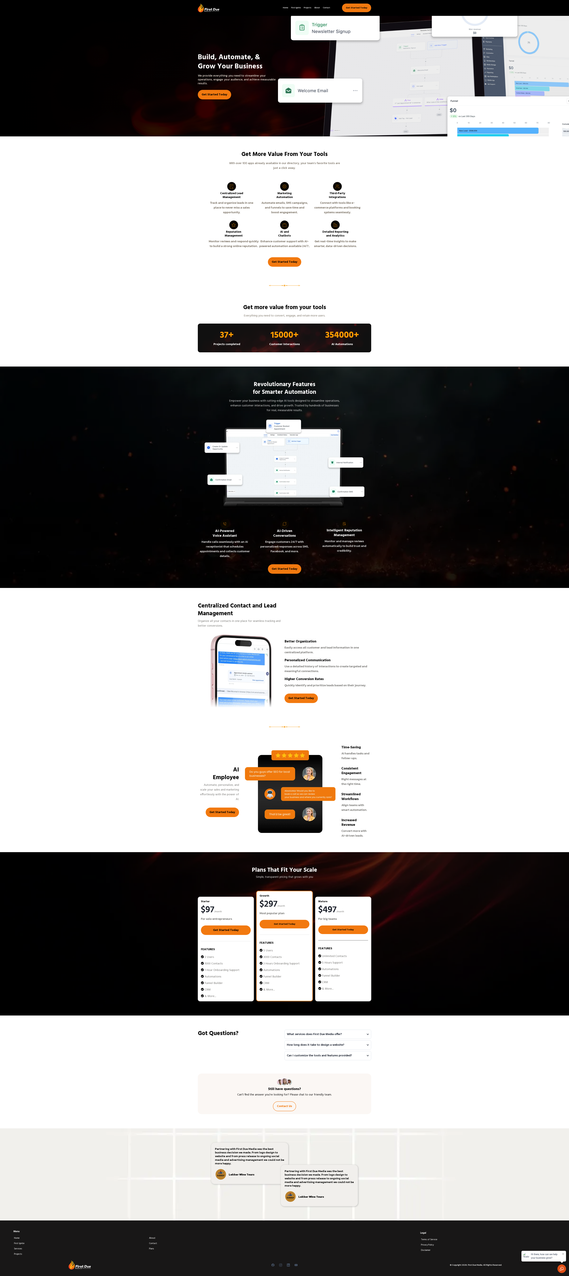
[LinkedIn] (288, 1265)
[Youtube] (296, 1265)
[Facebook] (273, 1265)
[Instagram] (280, 1265)
